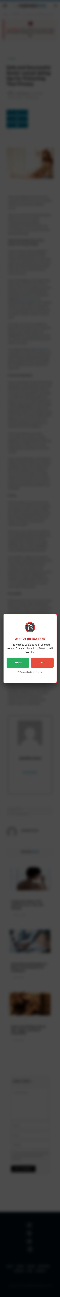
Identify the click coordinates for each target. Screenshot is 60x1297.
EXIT (42, 663)
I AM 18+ (18, 663)
